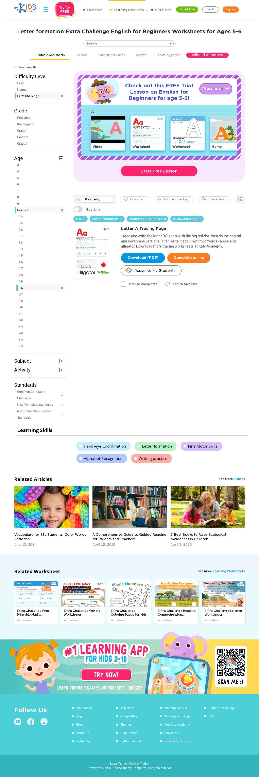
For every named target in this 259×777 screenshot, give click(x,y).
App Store (127, 708)
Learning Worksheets (229, 571)
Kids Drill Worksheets (207, 55)
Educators (94, 10)
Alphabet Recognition (103, 458)
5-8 (21, 301)
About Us (82, 733)
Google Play (128, 716)
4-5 (21, 255)
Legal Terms (118, 763)
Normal (22, 89)
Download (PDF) (143, 258)
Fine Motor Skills (203, 446)
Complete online (189, 258)
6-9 (21, 327)
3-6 (21, 230)
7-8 (21, 333)
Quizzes (141, 55)
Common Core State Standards (31, 395)
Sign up (231, 9)
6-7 (21, 314)
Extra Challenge (28, 96)
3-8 (21, 242)
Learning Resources (128, 10)
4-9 (21, 281)
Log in (210, 9)
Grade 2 (22, 137)
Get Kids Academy (177, 724)
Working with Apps (177, 716)
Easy (20, 83)
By (78, 199)
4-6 (21, 262)
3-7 (21, 236)
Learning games (169, 55)
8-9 (21, 346)
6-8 (21, 320)
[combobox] (97, 199)
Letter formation (157, 446)
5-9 (21, 307)
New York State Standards (35, 404)
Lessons (81, 55)
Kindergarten (26, 124)
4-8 (21, 275)
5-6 (21, 288)
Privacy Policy (139, 763)
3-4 (21, 217)
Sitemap (126, 724)
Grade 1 (22, 130)
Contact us (83, 741)
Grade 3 (22, 143)
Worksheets (84, 708)
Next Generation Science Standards (34, 414)
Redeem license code (179, 741)
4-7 (21, 268)
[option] (51, 516)
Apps (80, 716)
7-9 (21, 340)
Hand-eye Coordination (105, 446)
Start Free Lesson (159, 171)
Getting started (130, 741)
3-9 (21, 249)
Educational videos (111, 55)
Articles (239, 479)
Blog (79, 724)
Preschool (24, 117)
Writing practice (153, 458)
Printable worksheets (50, 55)
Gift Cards (162, 10)
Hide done (93, 209)
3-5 (21, 223)
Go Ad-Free (187, 9)
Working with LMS (176, 708)
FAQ (211, 716)
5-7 (21, 294)
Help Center (128, 733)
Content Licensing (221, 708)
